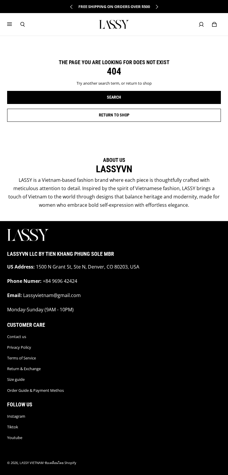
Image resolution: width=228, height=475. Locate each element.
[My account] (201, 24)
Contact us (16, 336)
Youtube (14, 437)
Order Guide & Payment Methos (35, 390)
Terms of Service (21, 358)
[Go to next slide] (157, 6)
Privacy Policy (19, 347)
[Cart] (214, 24)
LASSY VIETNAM (32, 463)
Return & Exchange (24, 368)
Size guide (16, 379)
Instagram (16, 416)
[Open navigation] (13, 24)
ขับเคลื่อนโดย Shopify (60, 463)
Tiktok (12, 427)
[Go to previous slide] (71, 6)
